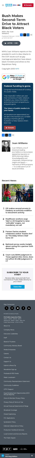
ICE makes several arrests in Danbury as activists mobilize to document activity (19, 211)
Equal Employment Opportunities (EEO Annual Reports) (17, 393)
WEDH (5, 318)
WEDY (19, 318)
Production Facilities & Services (14, 430)
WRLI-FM (22, 320)
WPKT (17, 320)
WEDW (15, 318)
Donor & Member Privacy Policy (14, 398)
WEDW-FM (7, 320)
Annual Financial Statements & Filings (16, 406)
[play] (3, 456)
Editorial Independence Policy (13, 426)
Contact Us (7, 357)
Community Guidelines (11, 385)
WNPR (13, 320)
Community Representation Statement (17, 381)
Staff (5, 338)
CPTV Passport (8, 389)
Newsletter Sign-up (10, 369)
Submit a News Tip (10, 365)
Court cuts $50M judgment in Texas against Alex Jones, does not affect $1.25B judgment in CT (19, 258)
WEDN (10, 318)
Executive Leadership (11, 334)
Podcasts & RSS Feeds (11, 373)
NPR (17, 69)
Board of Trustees (9, 342)
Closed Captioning (10, 414)
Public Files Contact (9, 322)
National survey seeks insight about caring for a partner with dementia (19, 246)
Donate (29, 5)
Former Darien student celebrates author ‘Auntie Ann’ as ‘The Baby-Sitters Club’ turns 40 (19, 235)
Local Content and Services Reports (15, 434)
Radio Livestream (9, 377)
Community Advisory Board (13, 346)
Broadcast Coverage (10, 410)
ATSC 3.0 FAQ (19, 322)
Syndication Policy (10, 422)
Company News (9, 330)
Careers (6, 353)
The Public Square (9, 438)
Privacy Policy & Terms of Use (13, 402)
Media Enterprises (9, 349)
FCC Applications (9, 418)
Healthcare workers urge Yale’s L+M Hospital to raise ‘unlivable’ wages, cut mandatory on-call (18, 222)
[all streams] (32, 455)
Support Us (7, 361)
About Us (7, 326)
